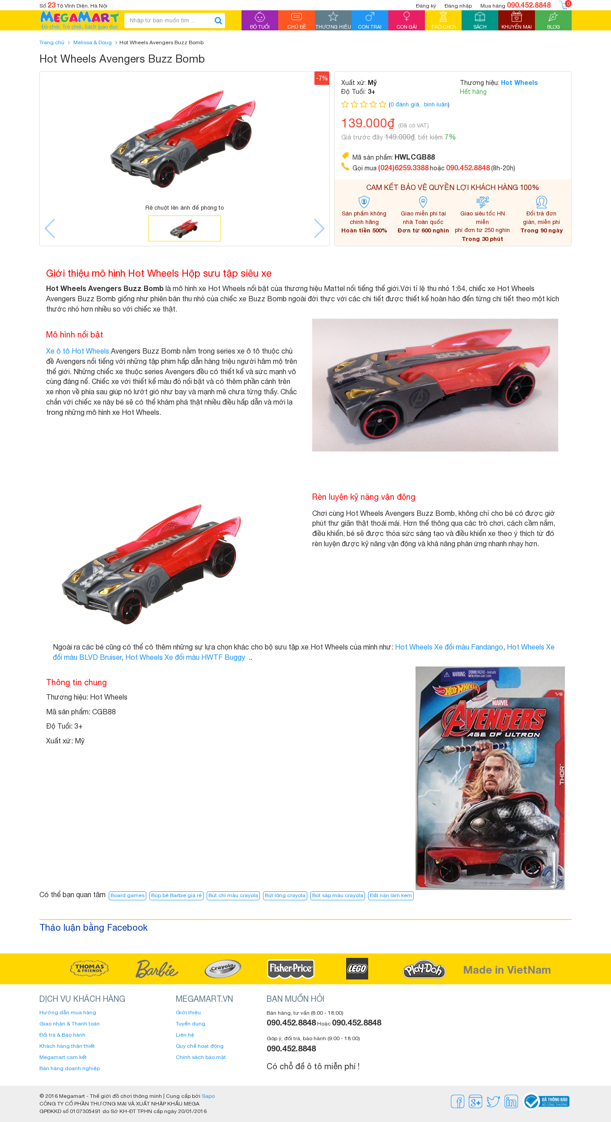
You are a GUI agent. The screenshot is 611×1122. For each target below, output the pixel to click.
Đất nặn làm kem (391, 895)
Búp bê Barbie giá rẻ (176, 895)
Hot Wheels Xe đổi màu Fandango (449, 647)
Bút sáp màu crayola (337, 895)
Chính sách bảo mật (201, 1057)
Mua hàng (515, 4)
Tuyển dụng (190, 1024)
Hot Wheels (519, 82)
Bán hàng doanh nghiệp (69, 1068)
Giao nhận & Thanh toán (69, 1024)
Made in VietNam (507, 969)
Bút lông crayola (285, 895)
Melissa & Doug (92, 42)
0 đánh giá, (406, 104)
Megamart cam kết (63, 1057)
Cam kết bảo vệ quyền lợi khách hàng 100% (452, 187)
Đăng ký (426, 6)
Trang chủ (51, 42)
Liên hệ (185, 1035)
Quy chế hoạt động (200, 1046)
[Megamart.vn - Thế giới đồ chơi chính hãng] (79, 20)
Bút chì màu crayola (233, 895)
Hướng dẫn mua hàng (67, 1012)
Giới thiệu (188, 1012)
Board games (127, 895)
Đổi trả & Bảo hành (62, 1035)
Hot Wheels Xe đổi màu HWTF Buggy (185, 657)
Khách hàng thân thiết (67, 1046)
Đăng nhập (458, 6)
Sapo (208, 1096)
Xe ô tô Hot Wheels (77, 351)
